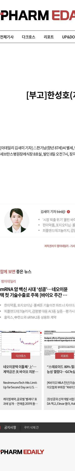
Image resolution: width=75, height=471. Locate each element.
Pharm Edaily (22, 452)
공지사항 (10, 427)
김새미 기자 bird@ (53, 211)
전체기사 (7, 37)
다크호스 (28, 37)
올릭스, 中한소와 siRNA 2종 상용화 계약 (30, 317)
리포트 (49, 37)
